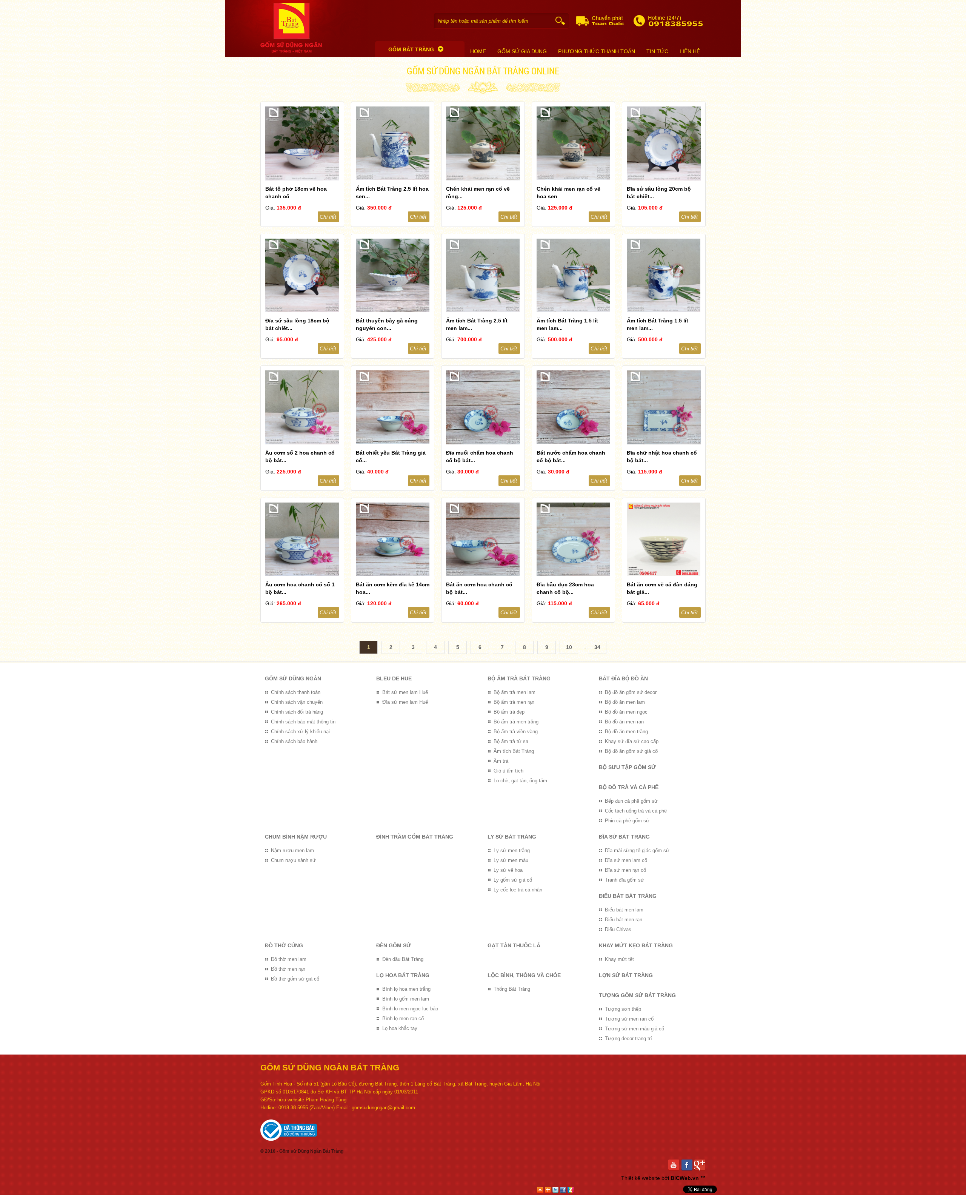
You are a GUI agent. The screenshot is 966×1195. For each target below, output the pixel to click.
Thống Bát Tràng (512, 989)
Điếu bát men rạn (623, 919)
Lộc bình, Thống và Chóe (524, 975)
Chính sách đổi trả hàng (297, 712)
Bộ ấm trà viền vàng (516, 731)
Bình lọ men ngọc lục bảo (410, 1009)
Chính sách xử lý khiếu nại (300, 731)
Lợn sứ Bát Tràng (626, 975)
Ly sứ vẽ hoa (508, 870)
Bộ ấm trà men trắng (516, 722)
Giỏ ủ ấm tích (508, 771)
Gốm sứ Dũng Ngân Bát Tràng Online (483, 71)
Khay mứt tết (619, 959)
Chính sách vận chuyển (297, 702)
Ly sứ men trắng (512, 850)
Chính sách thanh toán (295, 692)
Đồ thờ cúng (284, 945)
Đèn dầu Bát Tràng (402, 959)
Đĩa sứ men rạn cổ (625, 870)
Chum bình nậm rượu (296, 837)
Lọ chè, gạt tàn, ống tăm (520, 780)
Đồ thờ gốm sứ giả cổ (295, 979)
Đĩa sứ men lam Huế (405, 702)
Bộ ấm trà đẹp (509, 712)
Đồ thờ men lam (288, 959)
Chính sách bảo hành (294, 741)
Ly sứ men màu (511, 860)
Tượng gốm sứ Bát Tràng (637, 995)
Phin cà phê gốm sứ (627, 820)
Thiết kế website (640, 1178)
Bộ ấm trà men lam (514, 692)
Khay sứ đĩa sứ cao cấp (631, 741)
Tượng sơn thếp (623, 1009)
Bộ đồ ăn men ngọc (626, 712)
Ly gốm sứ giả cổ (513, 880)
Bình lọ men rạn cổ (403, 1018)
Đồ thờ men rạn (288, 969)
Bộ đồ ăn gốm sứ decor (631, 692)
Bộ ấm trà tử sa (511, 741)
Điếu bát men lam (624, 910)
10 (569, 647)
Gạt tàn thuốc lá (514, 945)
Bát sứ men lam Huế (405, 692)
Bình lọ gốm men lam (405, 999)
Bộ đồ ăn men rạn (624, 722)
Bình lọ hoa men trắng (406, 989)
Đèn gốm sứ (393, 945)
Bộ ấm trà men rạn (514, 702)
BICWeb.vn (685, 1178)
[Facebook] (688, 1165)
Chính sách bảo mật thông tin (303, 722)
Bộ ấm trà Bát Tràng (519, 678)
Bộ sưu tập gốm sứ (627, 767)
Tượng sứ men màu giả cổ (634, 1029)
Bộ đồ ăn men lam (625, 702)
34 (597, 647)
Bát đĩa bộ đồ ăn (623, 678)
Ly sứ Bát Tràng (512, 837)
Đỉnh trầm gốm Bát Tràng (414, 837)
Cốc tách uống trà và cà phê (636, 811)
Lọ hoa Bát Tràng (402, 975)
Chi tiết (328, 217)
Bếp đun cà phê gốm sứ (631, 801)
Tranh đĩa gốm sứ (624, 880)
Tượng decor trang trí (628, 1038)
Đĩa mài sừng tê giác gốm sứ (637, 850)
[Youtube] (674, 1165)
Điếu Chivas (618, 929)
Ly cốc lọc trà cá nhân (518, 890)
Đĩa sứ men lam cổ (626, 860)
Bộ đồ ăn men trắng (626, 731)
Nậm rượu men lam (292, 850)
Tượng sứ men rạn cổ (629, 1019)
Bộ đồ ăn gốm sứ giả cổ (631, 751)
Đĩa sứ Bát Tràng (624, 837)
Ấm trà (501, 761)
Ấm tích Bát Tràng (514, 751)
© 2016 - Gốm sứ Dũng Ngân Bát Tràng (301, 1151)
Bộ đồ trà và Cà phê (628, 787)
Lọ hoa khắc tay (399, 1028)
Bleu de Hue (394, 678)
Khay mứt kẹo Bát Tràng (636, 945)
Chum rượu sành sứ (293, 860)
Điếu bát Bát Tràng (628, 896)
